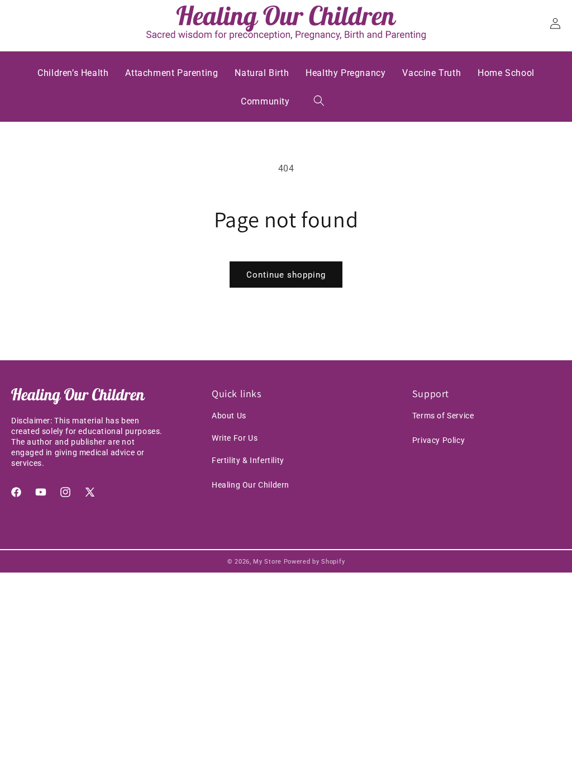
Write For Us (235, 437)
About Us (229, 415)
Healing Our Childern (250, 484)
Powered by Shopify (314, 561)
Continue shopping (286, 275)
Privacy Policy (438, 440)
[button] (319, 101)
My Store (267, 561)
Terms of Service (443, 415)
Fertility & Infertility (248, 460)
